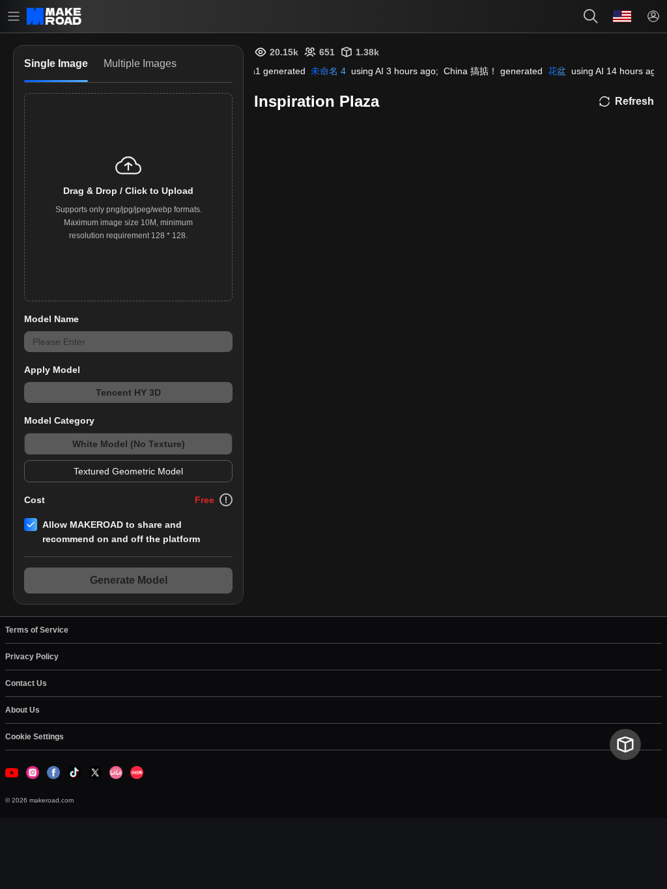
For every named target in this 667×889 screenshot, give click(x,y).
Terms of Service (36, 630)
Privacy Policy (32, 656)
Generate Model (128, 580)
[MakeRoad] (55, 15)
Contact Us (26, 683)
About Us (22, 710)
